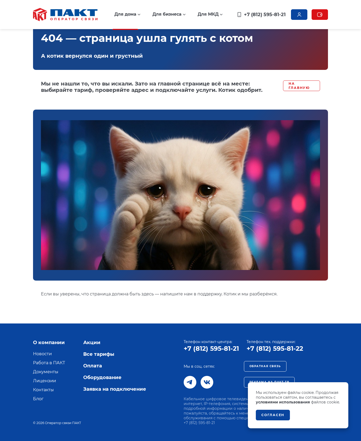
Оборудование (102, 377)
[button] (127, 14)
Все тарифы (98, 354)
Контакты (43, 389)
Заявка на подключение (114, 389)
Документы (45, 371)
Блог (38, 398)
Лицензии (44, 380)
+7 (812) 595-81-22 (275, 348)
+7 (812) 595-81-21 (211, 348)
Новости (42, 353)
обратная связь (265, 366)
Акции (91, 342)
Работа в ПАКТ (49, 362)
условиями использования (283, 402)
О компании (49, 342)
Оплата (92, 366)
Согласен (272, 415)
